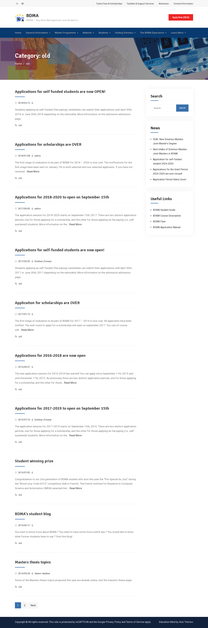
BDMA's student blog (33, 514)
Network (87, 32)
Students (103, 32)
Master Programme (65, 32)
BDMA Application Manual (166, 227)
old (20, 125)
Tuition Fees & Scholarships (109, 3)
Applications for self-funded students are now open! (59, 250)
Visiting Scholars (124, 32)
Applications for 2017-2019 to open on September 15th (62, 408)
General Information (37, 32)
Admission (164, 3)
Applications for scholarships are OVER (48, 144)
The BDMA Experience (152, 32)
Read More (33, 171)
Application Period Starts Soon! (169, 179)
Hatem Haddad (42, 573)
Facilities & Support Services (140, 3)
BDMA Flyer (159, 221)
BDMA (32, 15)
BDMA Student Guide (164, 209)
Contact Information (183, 3)
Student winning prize (34, 461)
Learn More (177, 32)
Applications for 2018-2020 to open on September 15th (62, 197)
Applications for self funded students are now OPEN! (60, 91)
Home (18, 32)
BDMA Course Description (167, 215)
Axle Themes (186, 622)
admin (38, 155)
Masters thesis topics (33, 562)
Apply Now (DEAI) (180, 17)
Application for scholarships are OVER (47, 302)
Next (33, 605)
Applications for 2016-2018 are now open (50, 355)
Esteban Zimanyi (43, 261)
